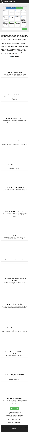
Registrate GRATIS (11, 7)
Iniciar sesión (19, 7)
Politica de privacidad (18, 427)
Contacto (12, 429)
